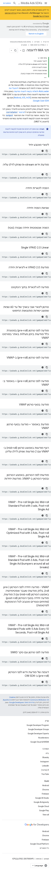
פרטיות (39, 859)
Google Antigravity (41, 802)
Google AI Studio (42, 798)
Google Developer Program (38, 725)
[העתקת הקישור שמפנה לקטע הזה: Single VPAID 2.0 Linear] (18, 247)
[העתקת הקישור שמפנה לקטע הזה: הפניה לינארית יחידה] (23, 188)
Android (17, 97)
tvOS (28, 97)
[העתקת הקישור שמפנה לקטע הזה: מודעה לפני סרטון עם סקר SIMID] (8, 652)
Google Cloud (43, 806)
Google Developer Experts (38, 734)
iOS (23, 97)
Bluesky (45, 757)
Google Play (44, 810)
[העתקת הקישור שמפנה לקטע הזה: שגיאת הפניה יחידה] (24, 208)
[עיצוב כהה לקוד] (43, 151)
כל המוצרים (44, 848)
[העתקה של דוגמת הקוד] (47, 151)
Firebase (45, 794)
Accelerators (43, 738)
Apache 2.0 (7, 700)
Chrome (45, 790)
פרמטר (15, 112)
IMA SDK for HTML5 (38, 45)
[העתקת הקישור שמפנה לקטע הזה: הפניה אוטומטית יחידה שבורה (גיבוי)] (5, 228)
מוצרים (37, 42)
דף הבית (46, 42)
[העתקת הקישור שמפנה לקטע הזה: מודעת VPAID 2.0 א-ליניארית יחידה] (5, 267)
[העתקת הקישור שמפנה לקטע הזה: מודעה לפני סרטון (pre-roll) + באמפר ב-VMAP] (39, 385)
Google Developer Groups (38, 729)
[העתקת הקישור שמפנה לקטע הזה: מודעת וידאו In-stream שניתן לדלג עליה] (46, 168)
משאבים (24, 45)
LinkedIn (45, 766)
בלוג (47, 753)
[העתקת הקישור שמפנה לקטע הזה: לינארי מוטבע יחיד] (25, 145)
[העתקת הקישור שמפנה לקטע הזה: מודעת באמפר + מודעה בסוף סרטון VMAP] (39, 428)
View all (46, 815)
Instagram (44, 762)
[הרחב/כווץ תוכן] (38, 58)
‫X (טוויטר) (45, 770)
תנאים (46, 859)
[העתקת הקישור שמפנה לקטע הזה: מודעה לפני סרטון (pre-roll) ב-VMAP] (46, 361)
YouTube (45, 774)
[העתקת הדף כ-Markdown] (15, 50)
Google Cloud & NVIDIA (39, 742)
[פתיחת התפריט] (45, 3)
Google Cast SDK (41, 101)
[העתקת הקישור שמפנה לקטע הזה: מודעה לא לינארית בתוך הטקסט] (8, 287)
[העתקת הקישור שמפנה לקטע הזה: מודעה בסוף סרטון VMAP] (16, 404)
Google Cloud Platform (39, 844)
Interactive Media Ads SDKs (30, 3)
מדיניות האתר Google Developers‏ (21, 702)
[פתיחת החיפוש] (14, 3)
